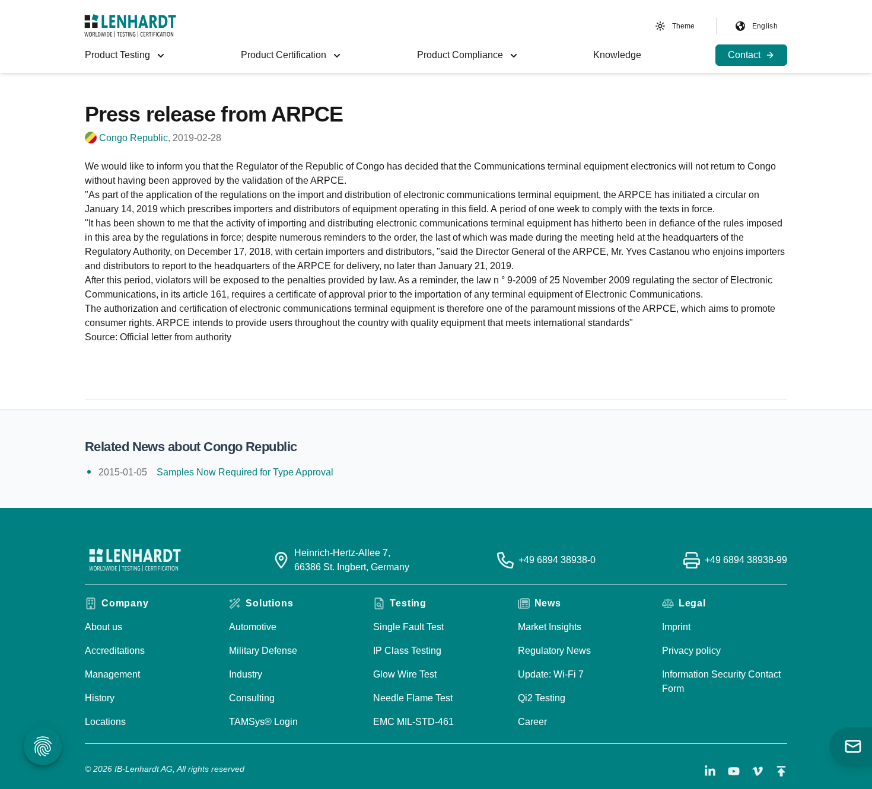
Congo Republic (133, 138)
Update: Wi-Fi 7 (551, 674)
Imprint (676, 627)
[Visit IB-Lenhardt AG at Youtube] (734, 771)
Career (532, 722)
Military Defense (263, 651)
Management (112, 674)
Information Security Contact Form (721, 681)
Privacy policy (691, 651)
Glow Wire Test (405, 674)
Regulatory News (554, 651)
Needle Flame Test (413, 698)
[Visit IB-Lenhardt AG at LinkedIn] (710, 771)
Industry (245, 674)
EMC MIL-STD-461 (413, 722)
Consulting (252, 698)
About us (103, 627)
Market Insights (549, 627)
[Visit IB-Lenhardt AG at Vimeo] (757, 771)
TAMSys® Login (263, 722)
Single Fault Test (408, 627)
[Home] (130, 25)
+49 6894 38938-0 (557, 560)
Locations (105, 722)
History (99, 698)
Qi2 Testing (541, 698)
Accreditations (115, 651)
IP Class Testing (407, 651)
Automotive (252, 627)
